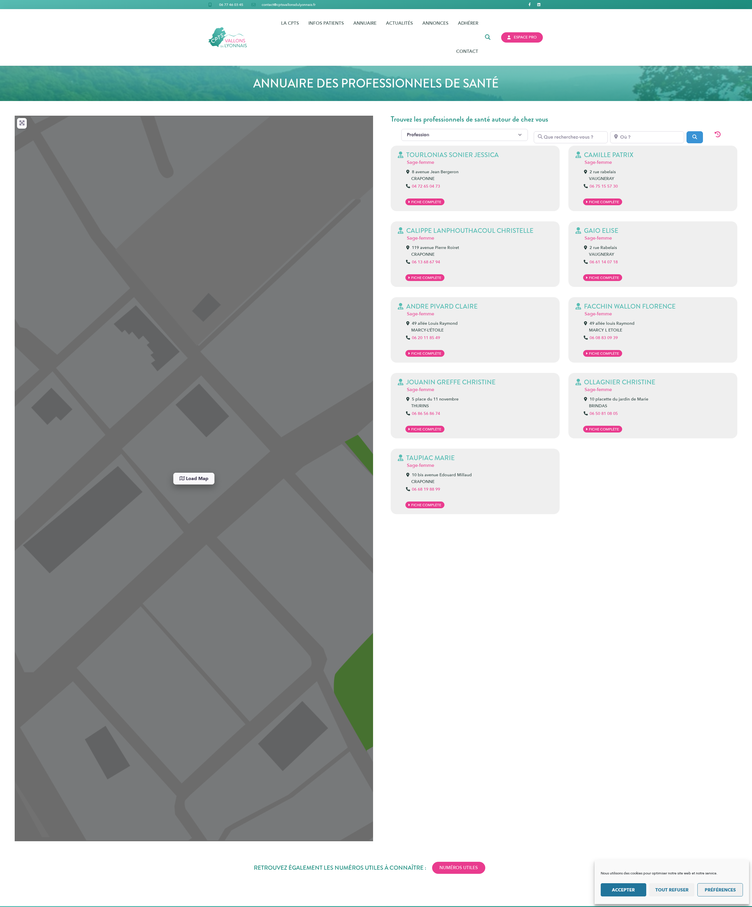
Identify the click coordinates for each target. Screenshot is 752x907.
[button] (488, 37)
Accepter (623, 890)
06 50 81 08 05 (604, 413)
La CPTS (290, 23)
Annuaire (365, 23)
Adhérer (468, 23)
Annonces (435, 23)
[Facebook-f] (529, 4)
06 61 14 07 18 (604, 262)
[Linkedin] (538, 4)
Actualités (399, 23)
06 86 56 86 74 (426, 413)
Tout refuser (672, 890)
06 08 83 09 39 (604, 338)
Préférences (720, 890)
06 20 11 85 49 (426, 338)
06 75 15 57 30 (604, 186)
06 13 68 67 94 (426, 262)
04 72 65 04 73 (426, 186)
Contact (467, 51)
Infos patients (326, 23)
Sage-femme (420, 162)
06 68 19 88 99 (426, 489)
